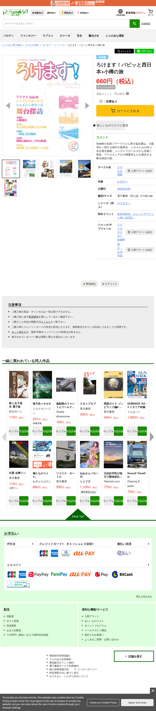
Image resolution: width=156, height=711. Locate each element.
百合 (79, 35)
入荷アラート (141, 170)
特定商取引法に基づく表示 (64, 672)
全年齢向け (37, 12)
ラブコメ (48, 35)
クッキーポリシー (87, 669)
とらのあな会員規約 (60, 659)
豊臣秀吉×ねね (88, 491)
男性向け (68, 12)
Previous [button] (8, 106)
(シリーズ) (53, 45)
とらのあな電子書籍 (12, 45)
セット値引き (19, 331)
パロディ (8, 35)
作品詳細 (23, 431)
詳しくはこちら (144, 595)
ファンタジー (28, 35)
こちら (47, 321)
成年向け (51, 12)
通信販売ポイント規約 (61, 662)
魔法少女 (94, 35)
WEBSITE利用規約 (59, 655)
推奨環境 (33, 316)
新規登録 (130, 12)
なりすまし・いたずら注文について (68, 676)
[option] (47, 105)
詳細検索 (145, 23)
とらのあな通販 (115, 35)
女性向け (84, 12)
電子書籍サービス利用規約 (64, 665)
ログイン (141, 12)
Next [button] (87, 106)
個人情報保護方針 (59, 669)
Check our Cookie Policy (103, 702)
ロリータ (65, 35)
